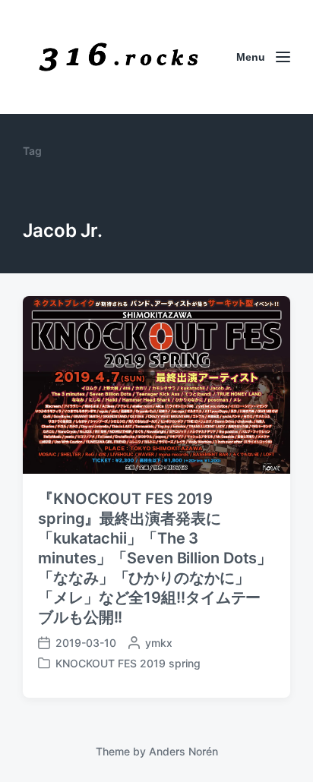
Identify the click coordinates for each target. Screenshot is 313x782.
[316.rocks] (118, 57)
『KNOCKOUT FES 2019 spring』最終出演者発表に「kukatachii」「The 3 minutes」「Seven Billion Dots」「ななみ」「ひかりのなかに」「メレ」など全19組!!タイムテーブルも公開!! (155, 558)
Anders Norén (183, 751)
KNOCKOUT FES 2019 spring (128, 663)
